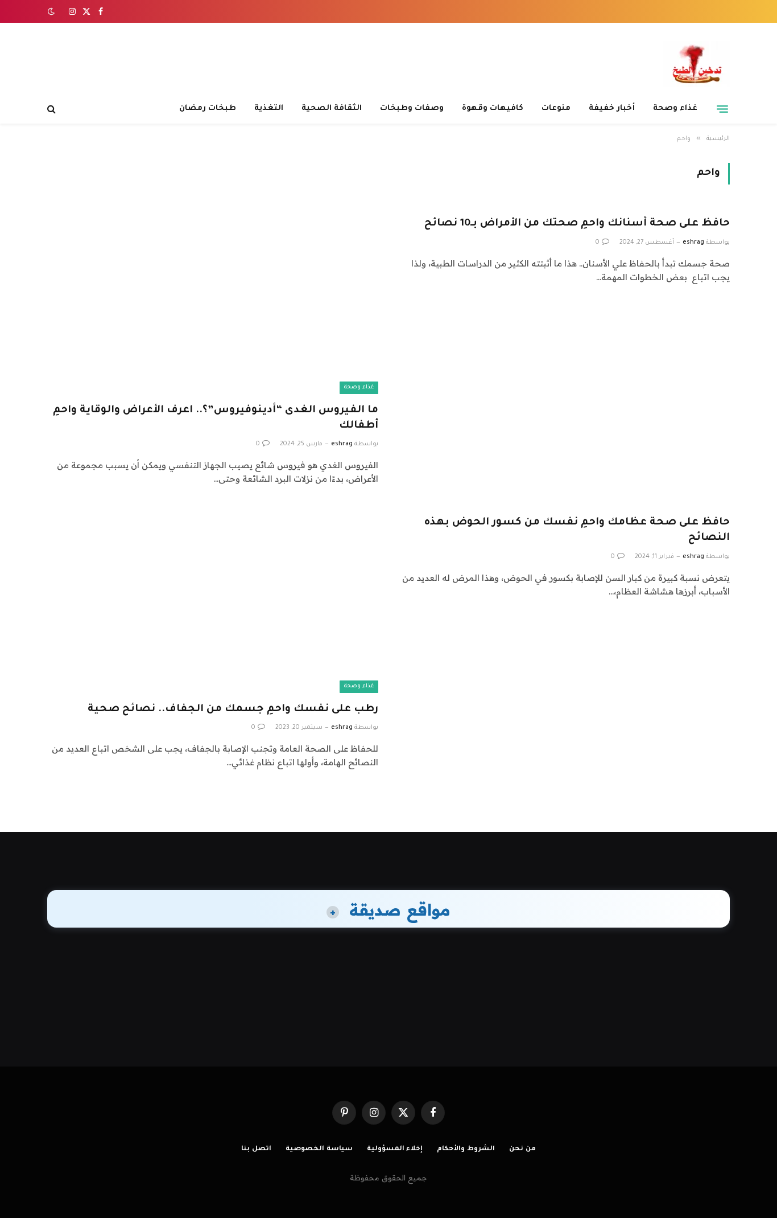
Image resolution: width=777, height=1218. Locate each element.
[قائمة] (722, 108)
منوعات (556, 108)
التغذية (268, 108)
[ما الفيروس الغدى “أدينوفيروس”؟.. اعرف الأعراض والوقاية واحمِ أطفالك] (212, 300)
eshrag (693, 242)
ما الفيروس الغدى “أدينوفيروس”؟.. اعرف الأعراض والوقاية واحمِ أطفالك (215, 418)
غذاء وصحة (675, 108)
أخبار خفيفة (612, 108)
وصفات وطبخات (412, 108)
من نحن (522, 1149)
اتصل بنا (256, 1149)
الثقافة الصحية (331, 108)
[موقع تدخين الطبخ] (696, 64)
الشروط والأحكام (466, 1149)
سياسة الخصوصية (319, 1149)
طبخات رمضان (207, 108)
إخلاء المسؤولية (395, 1149)
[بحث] (52, 109)
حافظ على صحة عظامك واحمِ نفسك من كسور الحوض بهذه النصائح (577, 530)
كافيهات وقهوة (492, 108)
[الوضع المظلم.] (52, 11)
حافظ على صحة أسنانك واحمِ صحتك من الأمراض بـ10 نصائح (577, 223)
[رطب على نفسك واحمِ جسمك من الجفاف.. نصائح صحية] (212, 599)
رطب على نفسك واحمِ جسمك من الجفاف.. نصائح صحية (233, 709)
